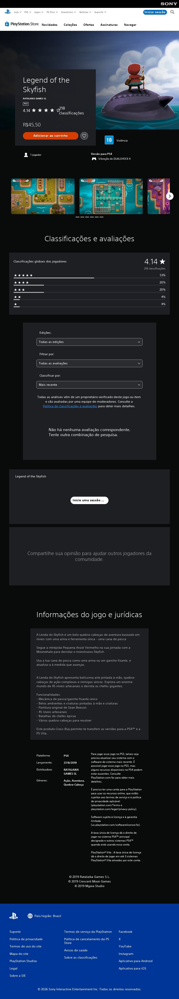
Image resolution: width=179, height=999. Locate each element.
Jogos (37, 12)
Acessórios (67, 12)
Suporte (99, 12)
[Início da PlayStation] (7, 12)
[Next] (170, 196)
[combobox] (89, 342)
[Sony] (169, 7)
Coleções (70, 25)
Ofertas (88, 25)
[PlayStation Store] (22, 23)
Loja (16, 12)
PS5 (26, 12)
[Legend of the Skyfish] (43, 196)
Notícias (83, 12)
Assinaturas (109, 25)
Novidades (49, 25)
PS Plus (51, 12)
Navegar (130, 25)
